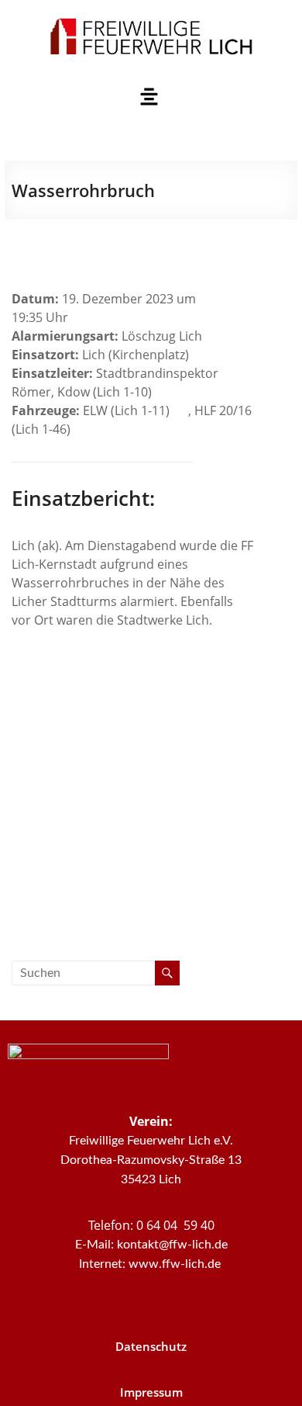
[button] (148, 97)
